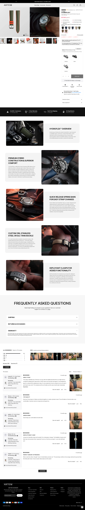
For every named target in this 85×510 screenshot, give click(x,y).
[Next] (68, 1)
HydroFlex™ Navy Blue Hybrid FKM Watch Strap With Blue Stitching (13, 441)
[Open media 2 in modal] (44, 22)
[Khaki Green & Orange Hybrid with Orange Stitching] (62, 31)
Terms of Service (53, 491)
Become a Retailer (43, 493)
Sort (70, 371)
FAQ (40, 491)
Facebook (63, 489)
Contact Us (46, 334)
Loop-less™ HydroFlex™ (32, 489)
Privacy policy (67, 505)
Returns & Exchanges (54, 493)
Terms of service (73, 505)
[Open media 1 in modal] (15, 22)
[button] (66, 57)
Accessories (30, 498)
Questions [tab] (14, 364)
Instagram (63, 491)
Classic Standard (31, 495)
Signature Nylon (31, 496)
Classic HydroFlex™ (31, 491)
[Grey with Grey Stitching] (69, 28)
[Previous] (16, 1)
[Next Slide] (81, 356)
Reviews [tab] (6, 364)
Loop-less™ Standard (32, 493)
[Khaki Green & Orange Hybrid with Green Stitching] (66, 31)
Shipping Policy (53, 489)
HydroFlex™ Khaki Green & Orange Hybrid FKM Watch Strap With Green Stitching (14, 461)
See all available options (76, 92)
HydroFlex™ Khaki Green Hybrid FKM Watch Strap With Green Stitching (13, 422)
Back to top (78, 502)
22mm (75, 36)
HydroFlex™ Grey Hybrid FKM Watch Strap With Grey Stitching (14, 384)
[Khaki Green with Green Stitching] (79, 28)
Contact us (44, 309)
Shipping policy (79, 505)
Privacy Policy (53, 495)
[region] (56, 356)
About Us (41, 489)
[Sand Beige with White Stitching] (76, 28)
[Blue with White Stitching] (72, 28)
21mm (70, 36)
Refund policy (61, 505)
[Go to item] (3, 41)
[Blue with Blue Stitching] (66, 28)
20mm (64, 36)
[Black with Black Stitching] (62, 28)
